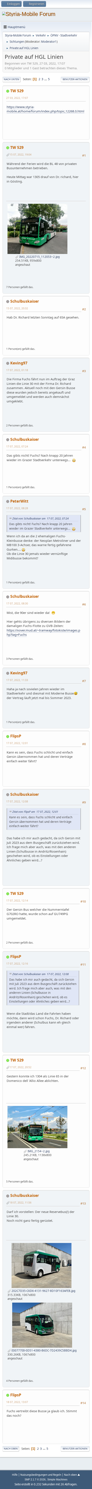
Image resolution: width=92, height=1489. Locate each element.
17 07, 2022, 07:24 (17, 446)
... (46, 79)
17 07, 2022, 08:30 (17, 603)
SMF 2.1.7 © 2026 (35, 1479)
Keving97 (18, 362)
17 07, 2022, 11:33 (17, 680)
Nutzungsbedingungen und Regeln (40, 1474)
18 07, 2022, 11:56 (20, 1202)
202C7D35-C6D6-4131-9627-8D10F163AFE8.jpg (43, 1291)
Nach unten (11, 79)
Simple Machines (57, 1479)
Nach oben (11, 1448)
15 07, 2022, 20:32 (17, 308)
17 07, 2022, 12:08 (17, 801)
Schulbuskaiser (24, 301)
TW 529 (17, 90)
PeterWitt (19, 501)
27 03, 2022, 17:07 (17, 98)
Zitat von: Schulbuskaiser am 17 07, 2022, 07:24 (40, 518)
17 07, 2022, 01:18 (17, 370)
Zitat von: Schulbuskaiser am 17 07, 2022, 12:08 (40, 974)
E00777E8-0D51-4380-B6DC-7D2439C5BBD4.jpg (44, 1350)
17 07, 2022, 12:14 (17, 900)
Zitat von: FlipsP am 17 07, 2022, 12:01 (35, 812)
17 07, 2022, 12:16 (17, 963)
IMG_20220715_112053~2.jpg (39, 257)
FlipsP (15, 735)
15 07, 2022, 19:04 (20, 154)
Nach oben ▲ (72, 1474)
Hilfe (15, 1474)
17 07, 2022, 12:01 (17, 743)
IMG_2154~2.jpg (38, 1151)
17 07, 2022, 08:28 (17, 508)
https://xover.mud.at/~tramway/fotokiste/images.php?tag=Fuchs (43, 632)
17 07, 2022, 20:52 (20, 1067)
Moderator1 (49, 42)
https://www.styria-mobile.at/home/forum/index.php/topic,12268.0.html (45, 109)
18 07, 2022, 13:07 (17, 1402)
